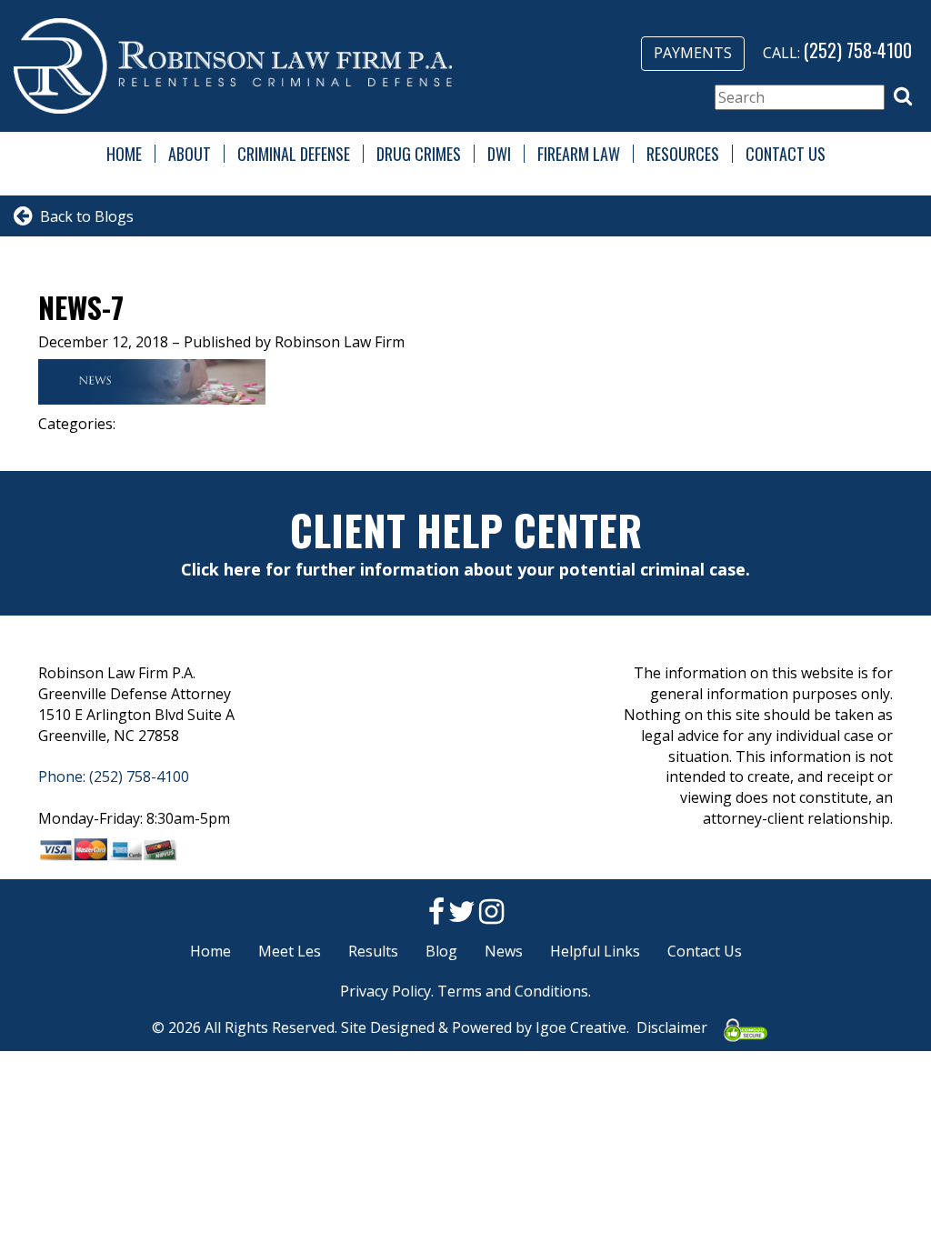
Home (124, 154)
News (504, 951)
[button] (902, 96)
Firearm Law (578, 154)
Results (373, 951)
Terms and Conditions (512, 991)
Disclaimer (671, 1027)
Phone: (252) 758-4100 (113, 776)
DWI (499, 154)
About (189, 154)
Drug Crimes (418, 154)
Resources (682, 154)
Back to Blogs (83, 216)
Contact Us (786, 154)
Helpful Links (595, 951)
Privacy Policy (385, 991)
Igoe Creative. (582, 1027)
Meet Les (289, 951)
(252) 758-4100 (858, 50)
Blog (441, 951)
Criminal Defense (293, 154)
